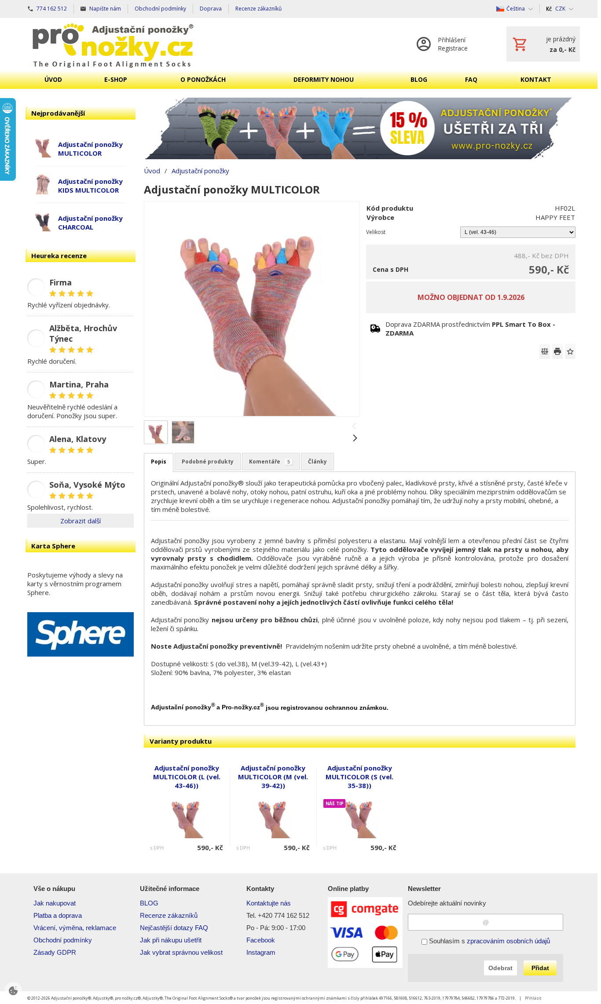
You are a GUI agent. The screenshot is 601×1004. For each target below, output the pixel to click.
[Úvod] (113, 44)
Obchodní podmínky (62, 940)
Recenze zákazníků (169, 915)
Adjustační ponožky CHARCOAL (90, 222)
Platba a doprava (57, 915)
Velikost (375, 232)
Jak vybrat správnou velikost (181, 952)
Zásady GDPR (54, 952)
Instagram (260, 952)
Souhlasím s (488, 941)
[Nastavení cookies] (13, 991)
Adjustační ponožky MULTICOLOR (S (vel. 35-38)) (359, 776)
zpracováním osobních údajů (508, 941)
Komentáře (269, 461)
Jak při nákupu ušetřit (171, 940)
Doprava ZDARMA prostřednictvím (470, 328)
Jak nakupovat (54, 903)
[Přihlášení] (452, 44)
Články (317, 461)
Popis (158, 461)
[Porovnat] (544, 351)
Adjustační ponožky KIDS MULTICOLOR (90, 185)
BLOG (149, 903)
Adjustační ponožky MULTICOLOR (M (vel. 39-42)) (273, 776)
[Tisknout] (557, 351)
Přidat (540, 967)
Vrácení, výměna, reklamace (74, 927)
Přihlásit (533, 998)
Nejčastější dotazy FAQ (174, 927)
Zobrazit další (80, 520)
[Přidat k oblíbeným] (570, 351)
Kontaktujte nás (268, 903)
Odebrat (500, 967)
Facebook (260, 940)
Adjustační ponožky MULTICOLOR (90, 148)
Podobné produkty (208, 461)
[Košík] (543, 44)
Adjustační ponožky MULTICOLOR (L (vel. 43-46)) (186, 776)
